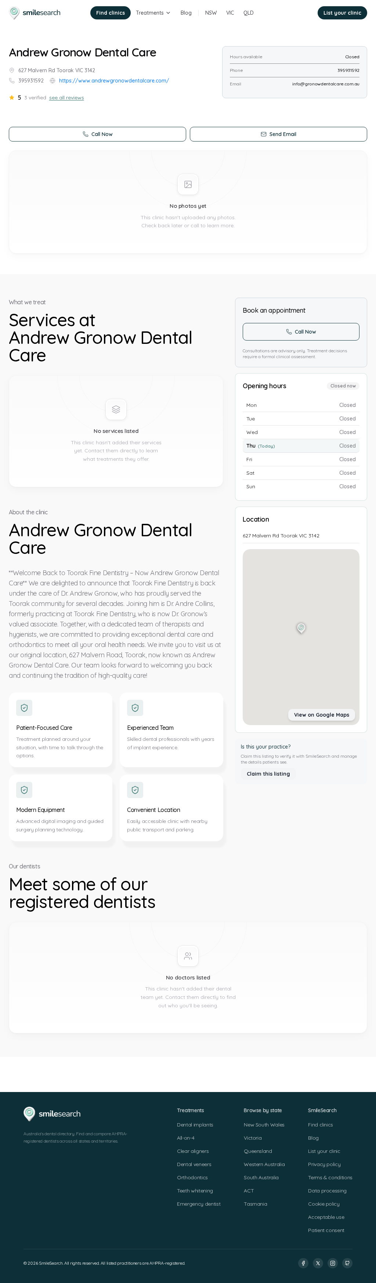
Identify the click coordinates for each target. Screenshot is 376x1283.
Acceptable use (326, 1217)
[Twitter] (318, 1263)
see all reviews (66, 97)
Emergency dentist (198, 1204)
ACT (249, 1190)
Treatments (150, 13)
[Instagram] (333, 1263)
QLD (248, 13)
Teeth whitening (195, 1190)
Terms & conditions (330, 1177)
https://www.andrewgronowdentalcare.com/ (114, 80)
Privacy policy (324, 1164)
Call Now (102, 134)
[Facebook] (303, 1263)
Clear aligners (193, 1151)
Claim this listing (268, 774)
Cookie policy (323, 1204)
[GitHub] (347, 1263)
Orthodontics (192, 1177)
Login (301, 13)
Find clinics (110, 13)
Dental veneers (194, 1164)
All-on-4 (185, 1138)
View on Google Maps (321, 715)
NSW (211, 13)
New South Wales (264, 1124)
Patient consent (326, 1230)
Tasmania (255, 1204)
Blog (186, 13)
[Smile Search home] (35, 12)
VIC (230, 13)
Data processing (327, 1190)
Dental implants (195, 1124)
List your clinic (342, 13)
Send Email (283, 134)
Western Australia (264, 1164)
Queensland (258, 1151)
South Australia (261, 1177)
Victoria (252, 1138)
